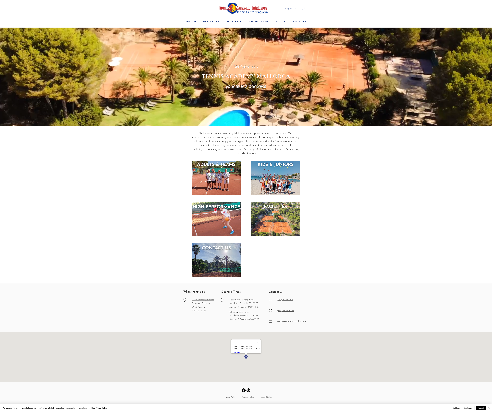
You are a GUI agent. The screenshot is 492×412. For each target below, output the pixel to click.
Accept (481, 408)
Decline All (468, 408)
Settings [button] (456, 408)
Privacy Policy (101, 408)
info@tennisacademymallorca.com (292, 322)
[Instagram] (248, 390)
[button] (303, 8)
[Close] (488, 408)
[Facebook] (244, 390)
